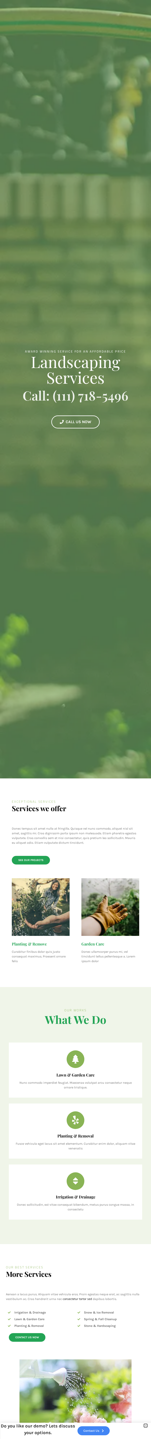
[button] (145, 1425)
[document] (75, 719)
